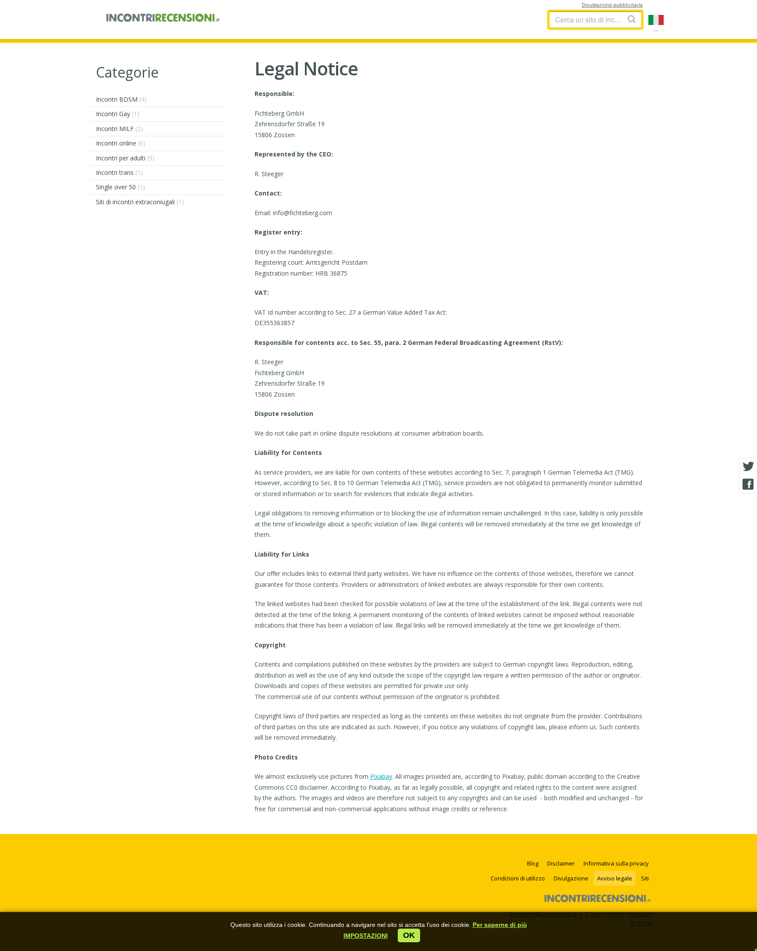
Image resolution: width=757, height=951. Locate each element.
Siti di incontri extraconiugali (140, 202)
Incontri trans (119, 172)
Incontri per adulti (125, 158)
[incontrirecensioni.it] (163, 20)
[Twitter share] (748, 467)
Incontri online (120, 143)
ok (409, 935)
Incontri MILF (119, 128)
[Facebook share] (748, 484)
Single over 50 (120, 187)
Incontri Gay (117, 114)
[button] (365, 935)
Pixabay (381, 776)
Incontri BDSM (121, 99)
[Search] (631, 19)
